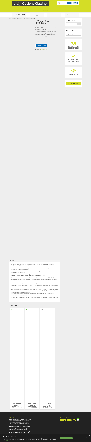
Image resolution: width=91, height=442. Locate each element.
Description (13, 260)
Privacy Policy (5, 440)
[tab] (13, 261)
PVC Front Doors (20, 18)
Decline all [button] (80, 438)
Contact (73, 9)
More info (66, 9)
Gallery (60, 9)
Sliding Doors (22, 9)
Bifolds (16, 9)
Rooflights (54, 9)
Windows (38, 9)
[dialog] (45, 438)
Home (10, 18)
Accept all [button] (66, 438)
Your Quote (45, 10)
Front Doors (30, 9)
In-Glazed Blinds (46, 9)
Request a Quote (41, 45)
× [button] (89, 435)
